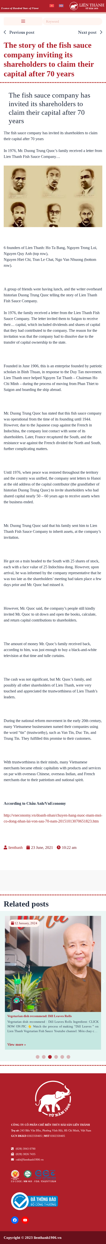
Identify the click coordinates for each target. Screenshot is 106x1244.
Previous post (21, 32)
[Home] (53, 1100)
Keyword (98, 21)
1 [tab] (38, 1057)
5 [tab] (62, 1057)
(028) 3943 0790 (25, 1148)
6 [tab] (69, 1057)
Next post (88, 32)
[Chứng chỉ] (33, 1181)
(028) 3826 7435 (25, 1154)
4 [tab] (56, 1057)
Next (103, 981)
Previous (2, 981)
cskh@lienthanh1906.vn (29, 1159)
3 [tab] (50, 1057)
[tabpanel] (53, 982)
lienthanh (15, 847)
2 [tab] (44, 1057)
